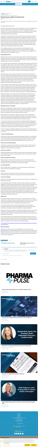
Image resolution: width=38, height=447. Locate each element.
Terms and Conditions (19, 420)
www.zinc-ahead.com (5, 230)
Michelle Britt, (5, 347)
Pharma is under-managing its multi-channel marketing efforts (27, 243)
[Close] (36, 440)
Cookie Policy (7, 443)
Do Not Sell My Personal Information (19, 417)
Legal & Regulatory (4, 259)
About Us (19, 413)
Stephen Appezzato (6, 291)
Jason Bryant (5, 319)
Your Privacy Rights (19, 421)
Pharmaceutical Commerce (5, 14)
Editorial (19, 415)
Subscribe (32, 253)
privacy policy (19, 255)
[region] (19, 442)
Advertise (19, 414)
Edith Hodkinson (5, 404)
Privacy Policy (19, 418)
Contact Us (19, 416)
